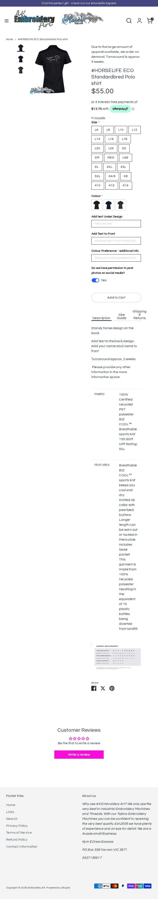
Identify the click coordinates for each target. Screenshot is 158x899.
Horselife (100, 118)
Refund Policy (16, 839)
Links (10, 812)
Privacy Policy (17, 825)
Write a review (79, 754)
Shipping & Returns (139, 315)
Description (101, 318)
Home (9, 39)
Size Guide (121, 316)
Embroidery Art (36, 887)
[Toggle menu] (6, 20)
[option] (53, 71)
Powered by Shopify (58, 887)
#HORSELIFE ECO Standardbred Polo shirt (43, 39)
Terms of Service (19, 832)
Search (11, 818)
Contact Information (21, 846)
